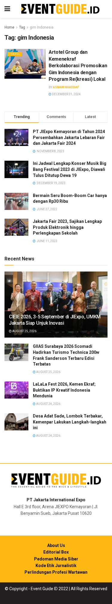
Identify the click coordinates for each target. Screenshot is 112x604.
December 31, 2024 (66, 94)
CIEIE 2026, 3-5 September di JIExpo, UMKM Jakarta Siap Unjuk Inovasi (55, 320)
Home (9, 27)
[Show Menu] (7, 9)
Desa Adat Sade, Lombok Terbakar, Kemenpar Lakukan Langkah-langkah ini (69, 422)
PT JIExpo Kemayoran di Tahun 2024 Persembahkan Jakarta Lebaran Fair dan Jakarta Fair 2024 (69, 137)
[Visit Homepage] (60, 9)
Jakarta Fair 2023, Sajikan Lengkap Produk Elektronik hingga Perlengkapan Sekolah (67, 227)
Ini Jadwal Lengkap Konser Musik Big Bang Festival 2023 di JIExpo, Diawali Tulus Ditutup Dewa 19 (69, 169)
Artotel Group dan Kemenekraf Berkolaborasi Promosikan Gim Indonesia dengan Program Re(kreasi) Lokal (78, 65)
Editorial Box (56, 552)
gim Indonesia (41, 27)
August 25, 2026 (24, 331)
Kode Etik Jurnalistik (56, 565)
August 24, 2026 (48, 403)
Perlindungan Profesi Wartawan (56, 572)
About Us (56, 545)
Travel (14, 54)
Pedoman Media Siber (56, 559)
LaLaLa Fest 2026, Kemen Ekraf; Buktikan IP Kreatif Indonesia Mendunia (64, 390)
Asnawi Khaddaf (66, 87)
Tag (22, 27)
